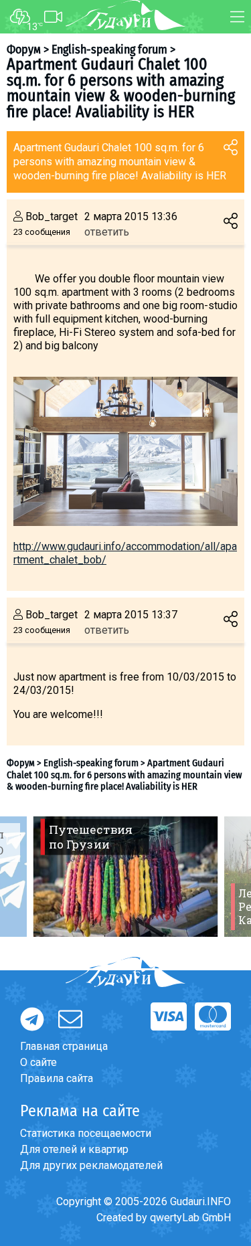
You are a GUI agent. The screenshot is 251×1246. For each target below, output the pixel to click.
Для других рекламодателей (91, 1165)
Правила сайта (56, 1078)
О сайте (38, 1062)
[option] (125, 876)
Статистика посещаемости (85, 1133)
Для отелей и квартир (74, 1149)
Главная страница (64, 1046)
